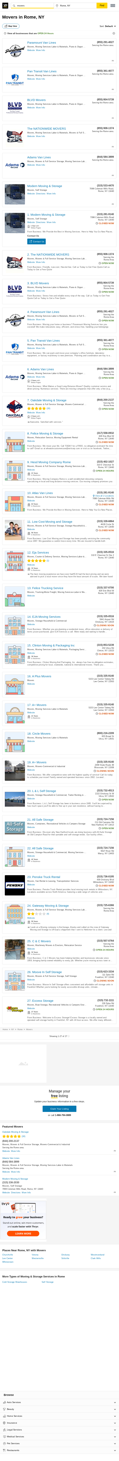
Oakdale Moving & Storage (15, 1132)
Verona (35, 1255)
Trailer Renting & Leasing (79, 795)
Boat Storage (41, 1005)
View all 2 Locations (104, 496)
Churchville (7, 1255)
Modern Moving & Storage (44, 186)
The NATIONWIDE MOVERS (46, 128)
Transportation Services (68, 881)
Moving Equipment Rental (66, 437)
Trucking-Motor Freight (45, 592)
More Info (40, 50)
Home (5, 1029)
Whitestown (7, 1262)
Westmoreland (97, 1255)
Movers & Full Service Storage (83, 133)
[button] (112, 5)
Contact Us (38, 241)
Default (109, 26)
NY (12, 1029)
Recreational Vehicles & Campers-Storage (66, 824)
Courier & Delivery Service (47, 556)
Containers (40, 824)
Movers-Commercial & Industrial (80, 404)
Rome (20, 1029)
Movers (30, 47)
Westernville (38, 1258)
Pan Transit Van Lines (42, 71)
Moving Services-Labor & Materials (51, 47)
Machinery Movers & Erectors (49, 945)
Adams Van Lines (39, 157)
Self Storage (41, 190)
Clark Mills (96, 1258)
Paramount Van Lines (41, 42)
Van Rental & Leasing (45, 881)
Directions (40, 194)
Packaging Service (77, 649)
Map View (12, 26)
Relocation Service (44, 437)
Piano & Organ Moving (79, 47)
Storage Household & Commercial (80, 526)
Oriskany (65, 1255)
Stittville (65, 1258)
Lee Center (7, 1258)
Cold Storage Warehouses (14, 1282)
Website (31, 50)
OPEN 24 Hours (45, 33)
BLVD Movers (36, 100)
